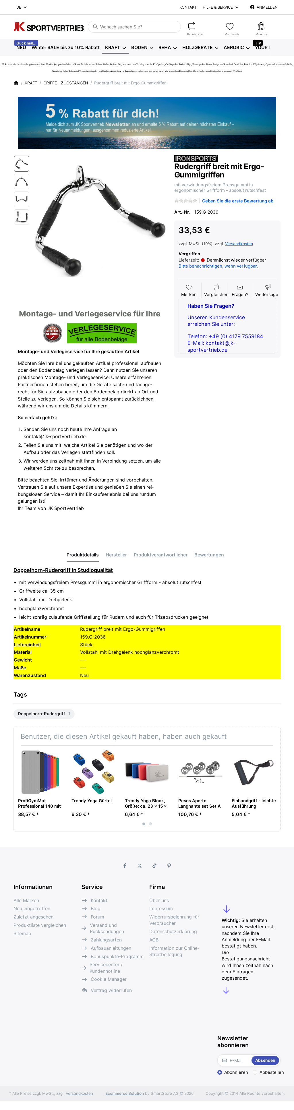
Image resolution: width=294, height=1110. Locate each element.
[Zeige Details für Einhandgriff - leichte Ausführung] (254, 772)
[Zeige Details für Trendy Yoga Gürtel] (93, 772)
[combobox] (21, 7)
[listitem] (100, 220)
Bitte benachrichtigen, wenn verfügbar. (218, 266)
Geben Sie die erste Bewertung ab (237, 201)
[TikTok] (154, 865)
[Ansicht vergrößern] (100, 220)
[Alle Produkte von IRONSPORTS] (196, 157)
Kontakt (188, 7)
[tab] (83, 555)
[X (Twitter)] (139, 865)
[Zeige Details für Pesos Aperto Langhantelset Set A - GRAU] (200, 772)
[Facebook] (125, 865)
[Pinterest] (169, 865)
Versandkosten (239, 243)
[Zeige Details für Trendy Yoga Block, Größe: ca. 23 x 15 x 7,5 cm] (147, 772)
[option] (21, 163)
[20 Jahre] (147, 121)
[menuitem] (21, 47)
